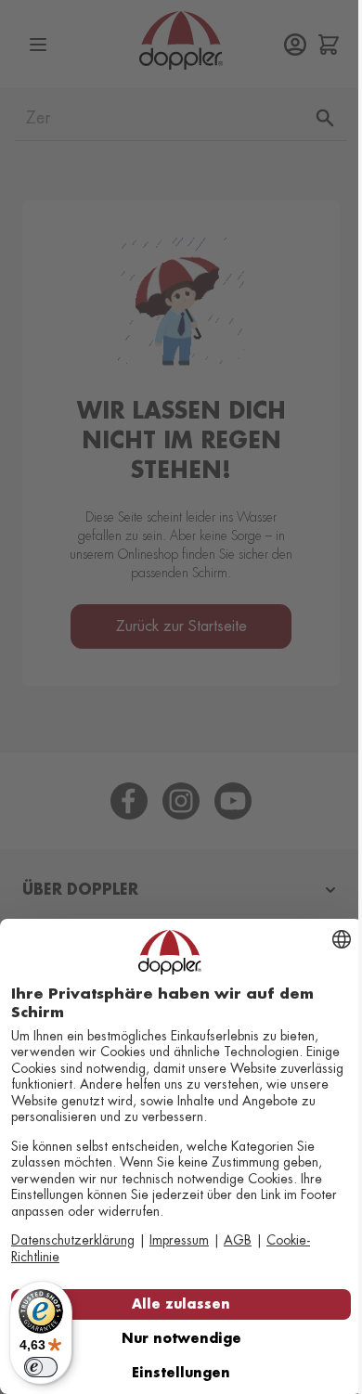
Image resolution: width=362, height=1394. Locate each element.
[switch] (41, 1367)
